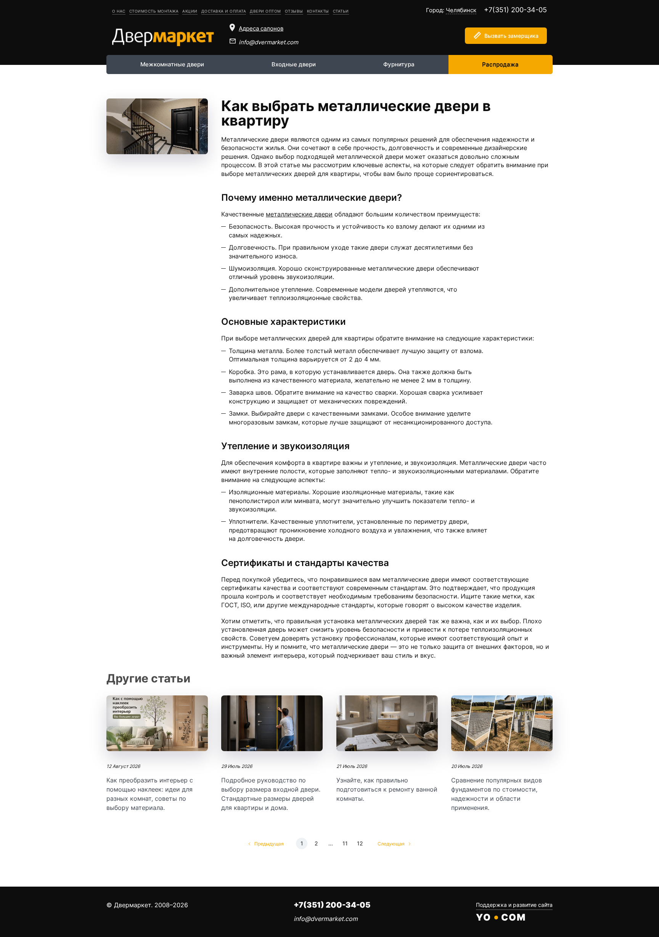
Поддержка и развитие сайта (514, 905)
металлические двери (299, 214)
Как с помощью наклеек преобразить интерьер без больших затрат (157, 753)
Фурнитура (399, 64)
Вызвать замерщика (511, 35)
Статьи (341, 11)
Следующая (391, 844)
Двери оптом (265, 11)
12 (360, 843)
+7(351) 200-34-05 (515, 10)
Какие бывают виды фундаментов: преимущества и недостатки (502, 753)
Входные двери (294, 64)
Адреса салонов (261, 28)
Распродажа (500, 64)
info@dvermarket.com (268, 42)
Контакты (318, 11)
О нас (118, 11)
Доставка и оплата (223, 11)
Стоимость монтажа (154, 11)
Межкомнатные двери (172, 64)
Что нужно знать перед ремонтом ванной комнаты (387, 749)
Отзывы (294, 11)
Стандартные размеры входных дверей (272, 753)
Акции (190, 11)
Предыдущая (269, 844)
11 (345, 843)
